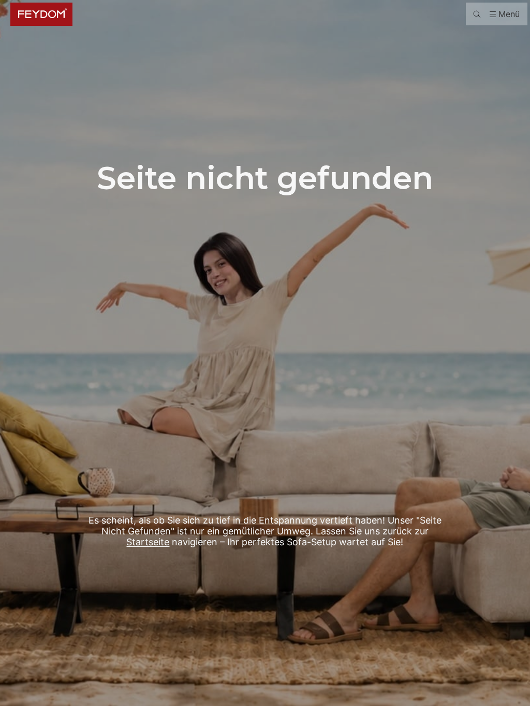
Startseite (147, 541)
